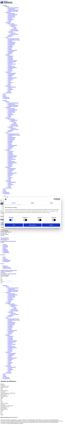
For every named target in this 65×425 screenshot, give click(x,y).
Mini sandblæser (11, 23)
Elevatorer (10, 41)
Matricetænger (11, 19)
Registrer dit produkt (7, 268)
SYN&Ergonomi (6, 98)
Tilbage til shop (13, 273)
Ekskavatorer (10, 35)
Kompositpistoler (11, 15)
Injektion (7, 6)
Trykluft (14, 27)
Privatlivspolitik (6, 261)
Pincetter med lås (11, 66)
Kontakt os (5, 265)
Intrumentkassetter (11, 42)
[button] (4, 195)
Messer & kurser (6, 267)
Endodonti (8, 54)
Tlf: (1, 237)
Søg (1, 279)
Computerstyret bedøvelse (13, 7)
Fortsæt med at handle (5, 274)
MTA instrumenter (11, 63)
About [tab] (51, 202)
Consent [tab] (13, 202)
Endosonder (10, 58)
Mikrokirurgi (8, 72)
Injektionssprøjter (11, 8)
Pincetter (10, 20)
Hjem (2, 216)
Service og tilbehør (14, 30)
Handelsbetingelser (7, 260)
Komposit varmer (11, 16)
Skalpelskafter (11, 51)
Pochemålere (10, 89)
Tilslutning (13, 26)
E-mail (2, 229)
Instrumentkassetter (12, 61)
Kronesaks (10, 18)
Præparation (8, 22)
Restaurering (8, 12)
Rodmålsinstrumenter (12, 67)
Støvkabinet (10, 31)
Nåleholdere (10, 46)
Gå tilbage (3, 223)
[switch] (25, 220)
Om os (4, 94)
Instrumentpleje (9, 92)
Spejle (9, 84)
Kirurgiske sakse (11, 43)
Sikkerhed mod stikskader (13, 10)
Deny (14, 225)
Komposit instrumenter (12, 14)
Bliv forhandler (6, 97)
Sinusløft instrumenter (12, 50)
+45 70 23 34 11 (5, 237)
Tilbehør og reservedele (13, 11)
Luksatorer (10, 45)
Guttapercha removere (12, 60)
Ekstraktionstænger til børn (13, 38)
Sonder (9, 83)
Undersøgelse (8, 85)
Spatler (9, 21)
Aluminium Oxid (14, 29)
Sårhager (10, 53)
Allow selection (32, 225)
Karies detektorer (11, 13)
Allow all (51, 225)
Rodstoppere (10, 68)
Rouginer (10, 49)
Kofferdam (10, 62)
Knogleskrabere (11, 44)
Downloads (5, 259)
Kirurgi (7, 37)
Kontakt (4, 96)
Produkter (5, 5)
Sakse (9, 81)
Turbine (14, 28)
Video (4, 93)
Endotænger (10, 59)
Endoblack (10, 57)
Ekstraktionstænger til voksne (14, 39)
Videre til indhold (4, 1)
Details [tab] (32, 202)
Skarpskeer (10, 52)
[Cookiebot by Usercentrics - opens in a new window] (54, 199)
